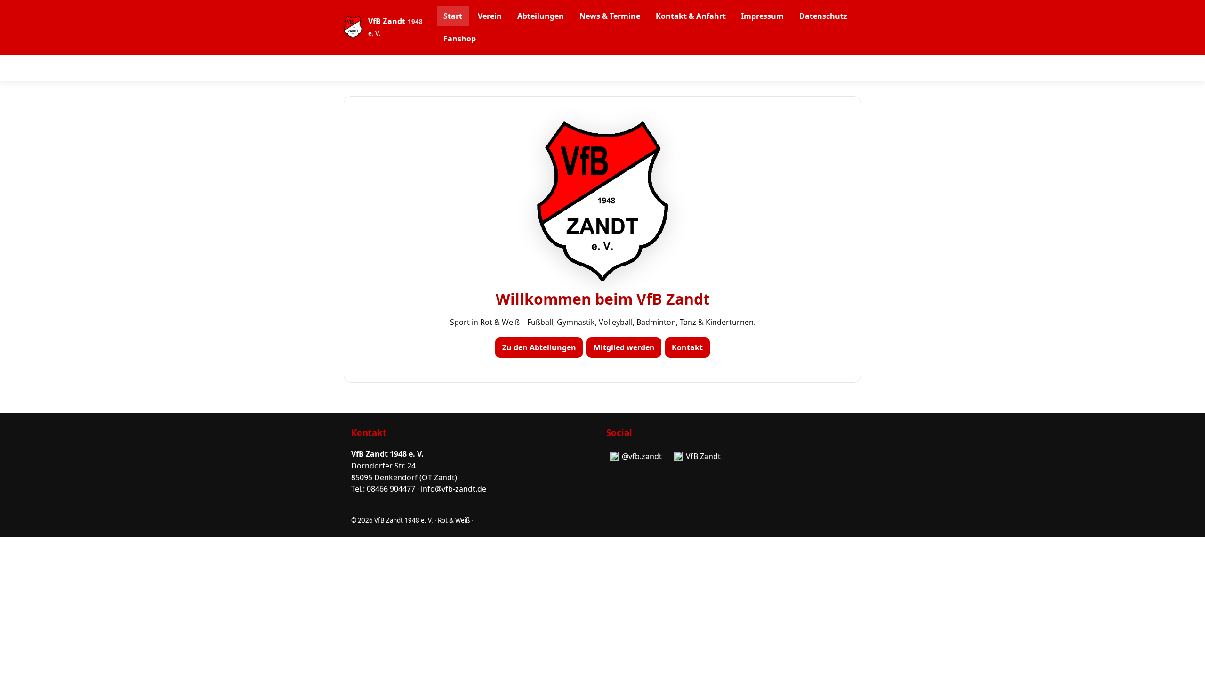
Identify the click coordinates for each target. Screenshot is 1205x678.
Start (452, 16)
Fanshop (459, 38)
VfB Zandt (703, 456)
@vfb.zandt (642, 456)
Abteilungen (540, 16)
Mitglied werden (624, 347)
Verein (490, 16)
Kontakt (687, 347)
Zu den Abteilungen (539, 347)
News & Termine (609, 16)
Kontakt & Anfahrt (691, 16)
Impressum (762, 16)
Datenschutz (823, 16)
